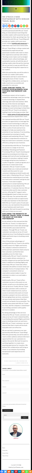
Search (5, 415)
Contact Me (4, 450)
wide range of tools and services (18, 114)
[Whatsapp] (24, 26)
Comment (4, 392)
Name (3, 374)
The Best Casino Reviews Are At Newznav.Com (15, 361)
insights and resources (19, 43)
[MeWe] (18, 26)
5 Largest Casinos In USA (22, 362)
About (3, 447)
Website (4, 386)
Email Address (5, 380)
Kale (20, 465)
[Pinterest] (15, 26)
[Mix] (21, 26)
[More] (27, 26)
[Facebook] (3, 26)
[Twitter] (6, 26)
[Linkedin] (12, 26)
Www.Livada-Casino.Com (16, 3)
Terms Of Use (5, 455)
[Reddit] (9, 26)
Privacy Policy (5, 453)
